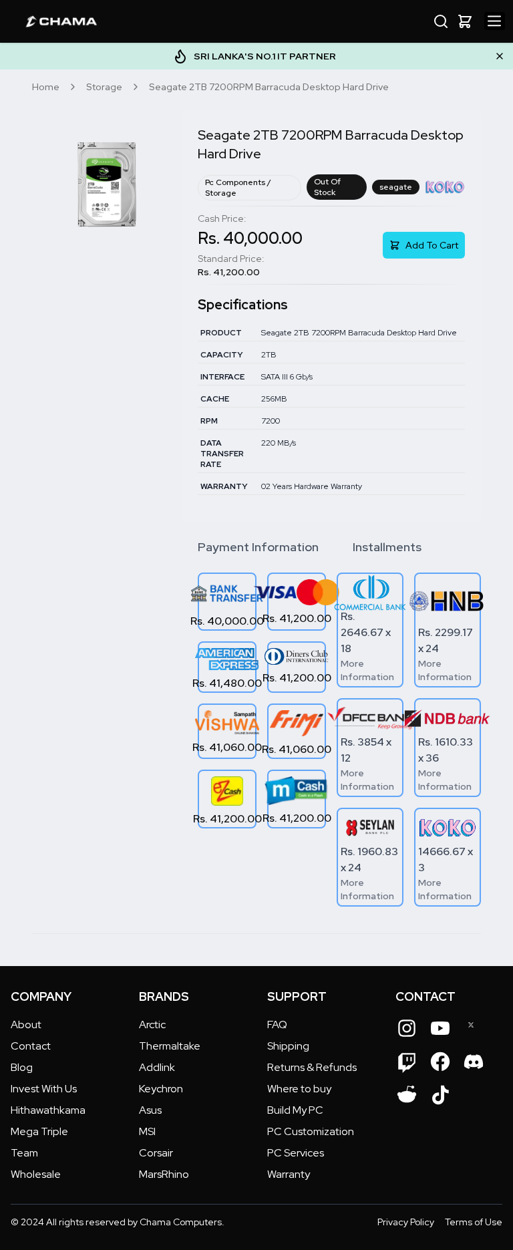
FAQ (277, 1025)
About (26, 1025)
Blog (22, 1067)
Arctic (152, 1025)
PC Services (295, 1153)
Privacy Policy (405, 1222)
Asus (150, 1110)
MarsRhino (164, 1174)
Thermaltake (169, 1046)
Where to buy (299, 1089)
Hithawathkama (48, 1110)
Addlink (157, 1067)
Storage (104, 87)
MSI (147, 1131)
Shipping (288, 1046)
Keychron (161, 1089)
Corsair (156, 1153)
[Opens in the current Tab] (406, 1028)
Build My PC (295, 1110)
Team (24, 1153)
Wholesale (36, 1174)
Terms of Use (473, 1222)
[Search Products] (441, 21)
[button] (465, 21)
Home (45, 87)
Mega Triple (39, 1131)
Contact (31, 1046)
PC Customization (310, 1131)
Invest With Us (44, 1089)
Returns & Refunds (312, 1067)
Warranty (288, 1174)
